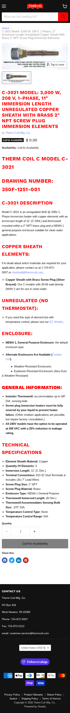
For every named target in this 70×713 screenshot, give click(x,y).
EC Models (56, 321)
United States (33, 647)
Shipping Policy (29, 698)
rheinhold (17, 272)
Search (13, 698)
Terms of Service (51, 698)
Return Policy (54, 694)
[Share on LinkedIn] (18, 560)
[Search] (63, 16)
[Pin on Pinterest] (26, 560)
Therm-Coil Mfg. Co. (18, 132)
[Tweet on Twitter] (12, 560)
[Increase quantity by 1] (34, 531)
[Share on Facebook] (4, 560)
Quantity (7, 523)
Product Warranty (33, 694)
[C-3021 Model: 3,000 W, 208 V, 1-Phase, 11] (16, 78)
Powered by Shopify (35, 706)
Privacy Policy (12, 694)
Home (5, 28)
